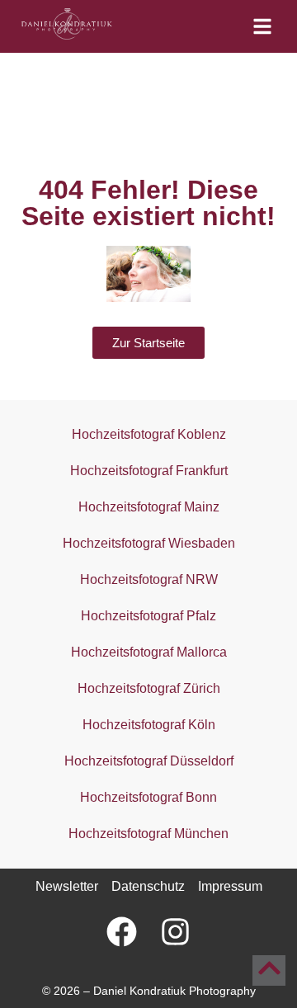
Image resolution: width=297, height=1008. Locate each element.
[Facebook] (122, 931)
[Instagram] (175, 931)
